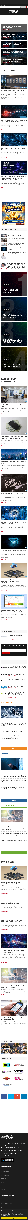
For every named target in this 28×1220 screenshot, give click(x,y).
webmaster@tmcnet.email (10, 1153)
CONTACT (3, 4)
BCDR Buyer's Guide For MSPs (15, 686)
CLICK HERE (4, 269)
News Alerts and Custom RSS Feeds (11, 1207)
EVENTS (4, 1178)
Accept (14, 1218)
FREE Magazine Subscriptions (9, 1200)
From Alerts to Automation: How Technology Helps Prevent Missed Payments (14, 437)
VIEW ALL (14, 748)
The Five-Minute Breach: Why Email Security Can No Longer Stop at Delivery (14, 121)
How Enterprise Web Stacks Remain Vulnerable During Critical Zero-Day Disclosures (11, 581)
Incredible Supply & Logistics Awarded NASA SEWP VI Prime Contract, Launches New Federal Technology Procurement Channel (13, 828)
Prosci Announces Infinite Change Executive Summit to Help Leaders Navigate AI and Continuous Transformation (13, 782)
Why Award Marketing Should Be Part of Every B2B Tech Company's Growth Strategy (14, 91)
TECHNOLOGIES (5, 1186)
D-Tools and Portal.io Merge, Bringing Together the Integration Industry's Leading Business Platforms (12, 788)
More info (8, 1215)
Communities (5, 1171)
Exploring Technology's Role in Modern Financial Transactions (12, 951)
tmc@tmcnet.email (17, 1150)
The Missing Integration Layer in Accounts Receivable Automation (13, 522)
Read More (3, 101)
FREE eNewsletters (7, 1203)
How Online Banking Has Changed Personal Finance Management (13, 1018)
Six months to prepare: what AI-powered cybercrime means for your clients (17, 637)
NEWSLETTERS (19, 4)
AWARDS (4, 1182)
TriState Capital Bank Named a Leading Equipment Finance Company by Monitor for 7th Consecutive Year (13, 775)
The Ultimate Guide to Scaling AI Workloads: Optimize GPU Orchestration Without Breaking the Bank (16, 694)
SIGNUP (12, 4)
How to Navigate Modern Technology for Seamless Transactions (13, 986)
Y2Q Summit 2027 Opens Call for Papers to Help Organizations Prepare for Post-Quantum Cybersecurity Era (13, 178)
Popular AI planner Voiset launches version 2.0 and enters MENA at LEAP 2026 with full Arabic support (12, 731)
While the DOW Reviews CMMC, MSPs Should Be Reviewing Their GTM (12, 920)
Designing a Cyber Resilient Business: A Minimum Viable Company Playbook (17, 667)
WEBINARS (3, 5)
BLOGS (3, 1189)
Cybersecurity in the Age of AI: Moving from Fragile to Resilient (15, 673)
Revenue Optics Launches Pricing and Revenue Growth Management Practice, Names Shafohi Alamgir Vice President (13, 724)
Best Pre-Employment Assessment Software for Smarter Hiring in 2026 (11, 611)
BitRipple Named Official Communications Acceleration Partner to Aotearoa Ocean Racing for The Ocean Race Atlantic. (14, 835)
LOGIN (8, 4)
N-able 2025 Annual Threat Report (16, 679)
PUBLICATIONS (5, 1175)
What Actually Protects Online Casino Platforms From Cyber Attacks (12, 494)
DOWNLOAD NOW (12, 669)
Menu (15, 2)
